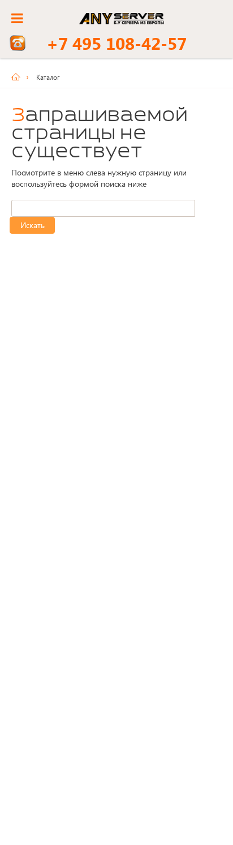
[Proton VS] (19, 77)
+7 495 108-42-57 (116, 43)
